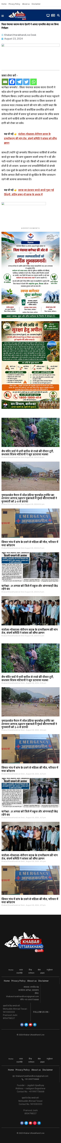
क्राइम (42, 973)
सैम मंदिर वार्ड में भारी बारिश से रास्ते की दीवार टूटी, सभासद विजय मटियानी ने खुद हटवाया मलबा (27, 453)
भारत (21, 969)
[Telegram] (19, 82)
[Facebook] (12, 82)
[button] (3, 16)
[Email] (5, 82)
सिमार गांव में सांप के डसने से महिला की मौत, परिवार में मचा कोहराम (29, 544)
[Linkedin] (35, 1024)
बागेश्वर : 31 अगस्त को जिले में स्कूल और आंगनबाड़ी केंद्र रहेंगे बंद (29, 588)
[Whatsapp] (33, 82)
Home (4, 4)
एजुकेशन (50, 969)
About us (26, 4)
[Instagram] (35, 1123)
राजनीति (19, 973)
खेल (39, 969)
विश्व (30, 969)
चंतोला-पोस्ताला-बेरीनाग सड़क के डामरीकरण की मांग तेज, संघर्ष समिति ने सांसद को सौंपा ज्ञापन (29, 631)
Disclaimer (36, 4)
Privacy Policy (14, 4)
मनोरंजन (31, 973)
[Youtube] (30, 1024)
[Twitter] (26, 82)
